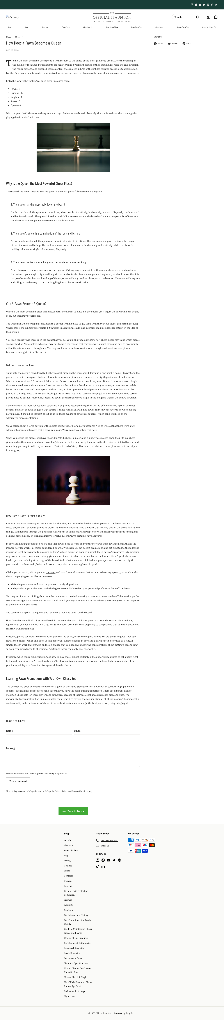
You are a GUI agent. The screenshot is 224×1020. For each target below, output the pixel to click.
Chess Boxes (159, 27)
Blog (66, 855)
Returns (68, 886)
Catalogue (69, 910)
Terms (67, 870)
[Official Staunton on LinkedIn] (103, 866)
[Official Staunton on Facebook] (103, 860)
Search (67, 840)
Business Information (74, 948)
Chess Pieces (66, 27)
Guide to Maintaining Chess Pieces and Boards (78, 931)
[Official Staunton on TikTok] (97, 866)
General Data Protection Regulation (76, 893)
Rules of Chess (71, 850)
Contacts (68, 875)
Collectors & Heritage (74, 991)
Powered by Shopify (123, 1013)
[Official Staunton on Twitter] (114, 860)
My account (69, 996)
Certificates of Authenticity (77, 943)
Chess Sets (45, 27)
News (17, 37)
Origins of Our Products (75, 938)
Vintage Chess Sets (183, 27)
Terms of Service (79, 791)
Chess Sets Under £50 (209, 27)
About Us (68, 845)
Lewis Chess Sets (136, 27)
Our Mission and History (76, 915)
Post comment (18, 781)
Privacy (67, 860)
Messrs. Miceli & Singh (75, 977)
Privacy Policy (61, 791)
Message (11, 748)
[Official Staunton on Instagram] (97, 860)
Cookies (68, 865)
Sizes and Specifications (76, 963)
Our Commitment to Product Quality (78, 922)
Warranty (68, 904)
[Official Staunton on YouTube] (108, 860)
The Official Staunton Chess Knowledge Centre (78, 984)
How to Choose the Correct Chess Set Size (77, 970)
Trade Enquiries (72, 953)
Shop (26, 27)
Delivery (68, 881)
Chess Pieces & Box (112, 27)
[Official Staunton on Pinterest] (119, 860)
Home (9, 27)
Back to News (75, 811)
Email (77, 730)
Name (9, 730)
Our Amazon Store (73, 958)
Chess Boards (87, 27)
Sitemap (68, 899)
